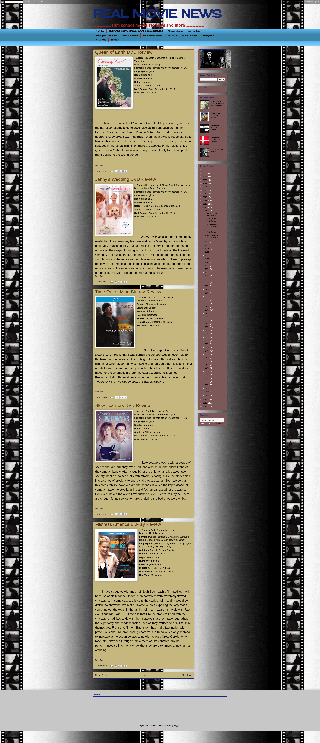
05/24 (207, 337)
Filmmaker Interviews (175, 31)
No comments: (102, 171)
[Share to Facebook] (123, 171)
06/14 (207, 327)
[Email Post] (111, 171)
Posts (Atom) (149, 683)
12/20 (207, 242)
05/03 (207, 347)
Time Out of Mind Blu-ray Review (128, 291)
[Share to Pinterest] (125, 171)
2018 (205, 197)
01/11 (207, 392)
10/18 (207, 269)
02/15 (207, 382)
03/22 (207, 365)
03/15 (207, 368)
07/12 (207, 317)
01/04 (207, 395)
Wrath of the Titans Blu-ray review (216, 115)
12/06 (207, 245)
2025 (205, 173)
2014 (205, 400)
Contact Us (115, 40)
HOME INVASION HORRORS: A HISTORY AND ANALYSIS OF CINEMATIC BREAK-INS (136, 31)
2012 (205, 406)
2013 (205, 403)
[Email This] (116, 171)
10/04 (207, 276)
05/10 (207, 344)
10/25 (207, 266)
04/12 (207, 354)
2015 (205, 207)
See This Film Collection (130, 35)
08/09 (207, 303)
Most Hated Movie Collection (152, 35)
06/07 (207, 331)
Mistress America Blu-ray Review (128, 524)
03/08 (207, 371)
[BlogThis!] (118, 171)
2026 (205, 170)
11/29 (207, 249)
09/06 (207, 289)
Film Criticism (172, 35)
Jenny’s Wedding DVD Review (125, 179)
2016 (205, 204)
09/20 (207, 283)
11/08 (207, 259)
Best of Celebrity (194, 31)
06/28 (207, 320)
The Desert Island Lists (190, 35)
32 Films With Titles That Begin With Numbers (217, 103)
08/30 (207, 293)
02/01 (207, 389)
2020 (205, 190)
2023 (205, 180)
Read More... (100, 166)
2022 (205, 183)
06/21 (207, 324)
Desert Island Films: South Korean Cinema (217, 127)
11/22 (207, 252)
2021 (205, 187)
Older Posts (187, 675)
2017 (205, 201)
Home (144, 675)
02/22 (207, 378)
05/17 (207, 341)
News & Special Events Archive (106, 35)
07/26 (207, 310)
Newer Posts (101, 675)
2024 (205, 177)
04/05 (207, 358)
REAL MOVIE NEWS (157, 13)
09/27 (207, 279)
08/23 (207, 296)
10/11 (207, 273)
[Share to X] (121, 171)
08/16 (207, 300)
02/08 (207, 385)
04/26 (207, 351)
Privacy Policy (101, 40)
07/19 (207, 313)
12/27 (207, 210)
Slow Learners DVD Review (123, 405)
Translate (220, 423)
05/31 (207, 334)
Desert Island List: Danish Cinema (216, 139)
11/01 (207, 262)
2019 (205, 194)
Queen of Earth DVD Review (123, 52)
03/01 (207, 375)
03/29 (207, 361)
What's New (100, 31)
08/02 (207, 307)
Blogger (176, 726)
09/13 (207, 286)
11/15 (207, 255)
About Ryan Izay (208, 35)
